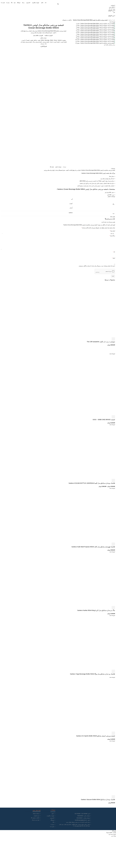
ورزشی (42, 43)
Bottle (51, 40)
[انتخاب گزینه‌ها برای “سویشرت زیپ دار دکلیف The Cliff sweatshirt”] (113, 339)
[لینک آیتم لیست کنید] (48, 821)
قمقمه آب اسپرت (25, 40)
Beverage (47, 40)
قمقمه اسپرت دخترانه (55, 42)
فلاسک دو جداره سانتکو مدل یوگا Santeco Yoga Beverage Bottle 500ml (92, 674)
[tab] (64, 167)
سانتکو (110, 20)
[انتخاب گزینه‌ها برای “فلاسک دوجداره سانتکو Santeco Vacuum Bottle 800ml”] (113, 797)
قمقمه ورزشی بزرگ (37, 42)
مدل (46, 43)
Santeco (60, 40)
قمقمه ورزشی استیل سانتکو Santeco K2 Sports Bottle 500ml (95, 736)
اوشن (39, 40)
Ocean (55, 40)
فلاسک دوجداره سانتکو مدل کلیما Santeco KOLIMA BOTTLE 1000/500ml (92, 483)
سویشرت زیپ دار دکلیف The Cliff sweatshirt (101, 342)
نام (114, 251)
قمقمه (31, 40)
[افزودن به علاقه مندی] (109, 339)
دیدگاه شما (112, 235)
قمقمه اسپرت (63, 42)
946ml (42, 40)
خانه (114, 20)
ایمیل (113, 258)
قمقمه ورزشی (46, 42)
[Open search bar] (58, 4)
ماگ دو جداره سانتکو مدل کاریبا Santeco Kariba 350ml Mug (96, 610)
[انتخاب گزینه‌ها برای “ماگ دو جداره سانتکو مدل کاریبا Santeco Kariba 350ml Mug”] (113, 607)
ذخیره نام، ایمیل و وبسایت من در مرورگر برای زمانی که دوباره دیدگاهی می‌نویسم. (97, 265)
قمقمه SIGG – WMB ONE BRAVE (104, 419)
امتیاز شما (112, 230)
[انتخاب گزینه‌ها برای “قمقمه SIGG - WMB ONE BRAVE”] (113, 417)
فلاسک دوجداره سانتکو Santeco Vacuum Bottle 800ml (98, 799)
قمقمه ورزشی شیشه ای (26, 42)
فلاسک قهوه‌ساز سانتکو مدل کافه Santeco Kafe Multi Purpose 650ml (93, 547)
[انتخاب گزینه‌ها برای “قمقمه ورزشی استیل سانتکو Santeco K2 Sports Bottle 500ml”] (113, 733)
